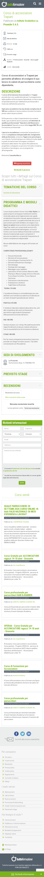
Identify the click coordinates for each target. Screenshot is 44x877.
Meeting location (11, 845)
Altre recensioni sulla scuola (15, 397)
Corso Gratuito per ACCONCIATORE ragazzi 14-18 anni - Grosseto (21, 557)
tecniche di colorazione (11, 193)
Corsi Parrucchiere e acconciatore (17, 518)
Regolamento (9, 774)
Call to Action (9, 795)
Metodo (9, 44)
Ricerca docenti (10, 799)
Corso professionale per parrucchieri (16, 699)
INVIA (22, 483)
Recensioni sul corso (12, 393)
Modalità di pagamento (13, 830)
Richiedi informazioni (24, 874)
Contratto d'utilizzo (11, 778)
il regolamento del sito (10, 471)
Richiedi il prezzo (22, 170)
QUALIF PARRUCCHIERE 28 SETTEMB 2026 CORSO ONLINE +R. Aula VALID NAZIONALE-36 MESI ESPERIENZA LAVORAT (21, 510)
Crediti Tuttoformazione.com (15, 806)
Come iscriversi (10, 820)
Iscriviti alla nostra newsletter (27, 739)
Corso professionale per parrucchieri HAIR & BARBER (18, 594)
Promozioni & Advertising (14, 802)
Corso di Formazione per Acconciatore (16, 667)
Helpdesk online (10, 834)
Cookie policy (9, 771)
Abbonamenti (10, 792)
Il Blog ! (7, 781)
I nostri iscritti (9, 761)
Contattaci (8, 837)
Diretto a (9, 60)
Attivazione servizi (11, 827)
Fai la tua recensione (32, 408)
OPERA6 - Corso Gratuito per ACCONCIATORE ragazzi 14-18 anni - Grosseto (21, 628)
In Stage (8, 849)
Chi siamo (8, 757)
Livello (9, 67)
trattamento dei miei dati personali (23, 468)
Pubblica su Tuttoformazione (15, 823)
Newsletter (9, 764)
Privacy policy (9, 768)
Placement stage (11, 809)
